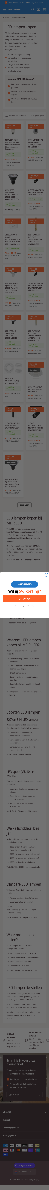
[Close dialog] (46, 575)
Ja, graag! (24, 598)
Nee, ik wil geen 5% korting (24, 606)
